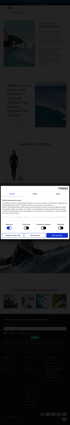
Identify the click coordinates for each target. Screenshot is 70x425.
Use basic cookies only (13, 235)
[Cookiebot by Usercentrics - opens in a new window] (60, 188)
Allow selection (35, 235)
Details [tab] (35, 194)
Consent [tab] (12, 194)
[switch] (26, 228)
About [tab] (58, 194)
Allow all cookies (57, 235)
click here (27, 217)
